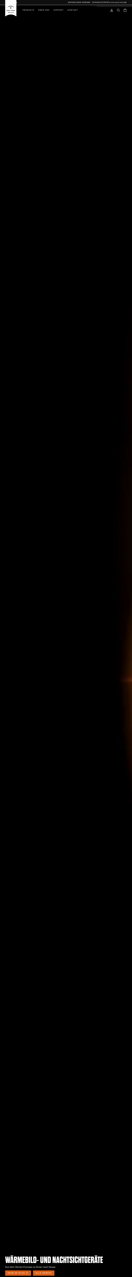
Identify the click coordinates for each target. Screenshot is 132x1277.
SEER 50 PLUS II (18, 1273)
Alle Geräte (44, 1273)
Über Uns (44, 10)
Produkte (28, 10)
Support (58, 10)
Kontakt (73, 10)
